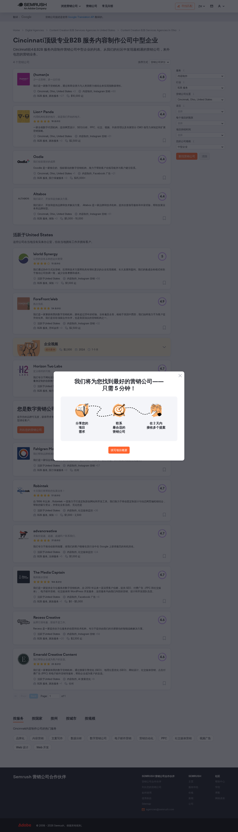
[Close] (180, 375)
